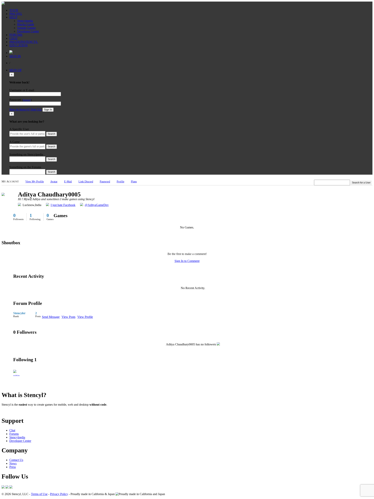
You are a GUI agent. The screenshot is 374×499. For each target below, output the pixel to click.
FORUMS (15, 34)
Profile (120, 181)
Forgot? (27, 100)
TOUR (13, 10)
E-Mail (68, 181)
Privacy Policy (59, 494)
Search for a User (361, 182)
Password (105, 181)
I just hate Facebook (63, 205)
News (13, 463)
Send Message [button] (51, 317)
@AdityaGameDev (97, 205)
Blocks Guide (25, 24)
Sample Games (26, 27)
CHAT (13, 38)
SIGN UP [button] (15, 70)
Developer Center (28, 31)
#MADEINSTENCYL (23, 41)
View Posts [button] (68, 317)
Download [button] (23, 411)
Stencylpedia (25, 20)
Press (12, 467)
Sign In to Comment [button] (187, 261)
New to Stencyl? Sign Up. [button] (25, 109)
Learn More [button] (9, 411)
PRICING (15, 13)
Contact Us (16, 460)
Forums (14, 433)
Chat (12, 430)
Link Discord (86, 181)
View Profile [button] (85, 317)
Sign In (48, 109)
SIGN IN (15, 56)
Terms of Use (39, 494)
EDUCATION (18, 45)
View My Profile (34, 181)
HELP (13, 17)
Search (51, 134)
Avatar (53, 181)
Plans (134, 181)
